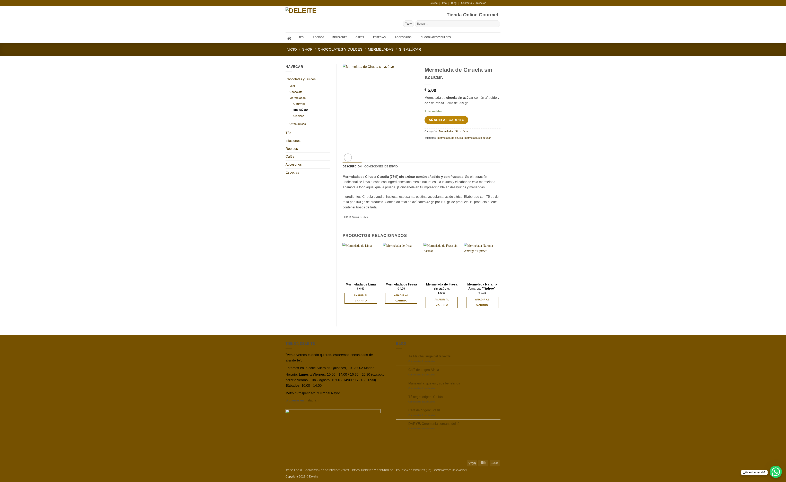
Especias (292, 172)
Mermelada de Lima (361, 284)
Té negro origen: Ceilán (425, 397)
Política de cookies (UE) (413, 470)
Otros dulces (297, 123)
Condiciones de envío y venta (327, 470)
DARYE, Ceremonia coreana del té (433, 423)
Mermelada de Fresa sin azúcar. (441, 286)
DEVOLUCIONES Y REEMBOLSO (372, 470)
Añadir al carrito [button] (360, 298)
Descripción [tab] (352, 166)
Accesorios (294, 164)
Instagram (312, 400)
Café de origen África (423, 370)
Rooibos (292, 148)
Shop (307, 49)
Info (444, 3)
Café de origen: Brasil (424, 410)
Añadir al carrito (446, 120)
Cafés (290, 156)
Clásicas (298, 115)
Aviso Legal (294, 470)
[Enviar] (496, 23)
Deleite (433, 3)
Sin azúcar (410, 49)
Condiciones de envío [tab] (381, 166)
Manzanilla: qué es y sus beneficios (434, 383)
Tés (288, 133)
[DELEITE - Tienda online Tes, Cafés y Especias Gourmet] (313, 19)
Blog (453, 3)
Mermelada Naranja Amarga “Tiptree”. (482, 286)
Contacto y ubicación (473, 3)
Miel (292, 86)
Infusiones (293, 140)
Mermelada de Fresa (401, 284)
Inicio (291, 49)
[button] (492, 3)
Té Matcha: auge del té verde (429, 356)
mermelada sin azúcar (477, 137)
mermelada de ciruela (450, 137)
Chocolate (296, 91)
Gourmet (299, 103)
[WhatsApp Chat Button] (776, 472)
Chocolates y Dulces (340, 49)
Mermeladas (381, 49)
